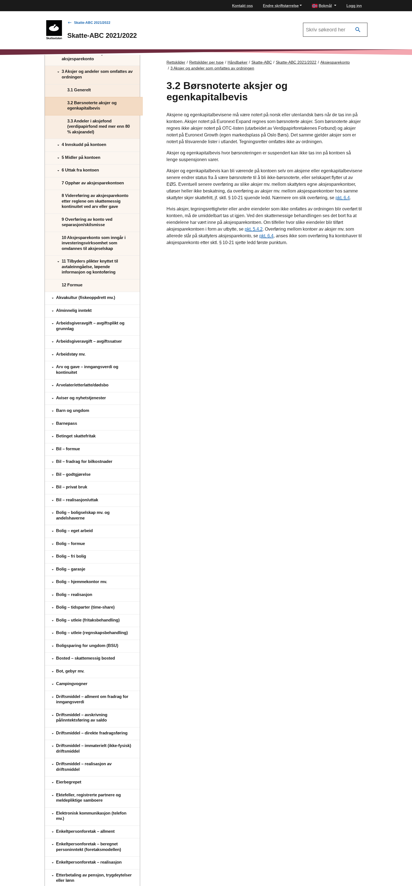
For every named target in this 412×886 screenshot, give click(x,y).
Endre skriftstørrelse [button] (281, 5)
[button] (324, 6)
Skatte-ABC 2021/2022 (92, 23)
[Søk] (357, 29)
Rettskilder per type (206, 62)
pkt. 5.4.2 (254, 229)
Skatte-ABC (261, 62)
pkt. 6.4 (342, 197)
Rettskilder (175, 62)
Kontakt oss (242, 5)
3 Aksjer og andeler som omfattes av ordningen (212, 68)
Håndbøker (237, 62)
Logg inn (354, 5)
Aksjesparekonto (335, 62)
